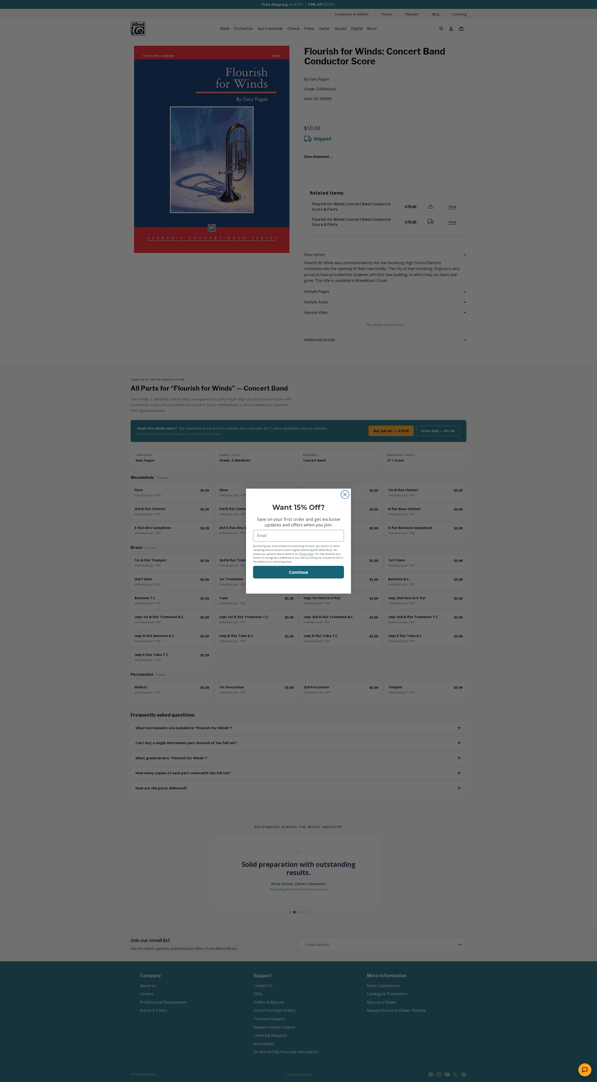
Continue (298, 572)
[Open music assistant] (584, 1069)
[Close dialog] (345, 494)
